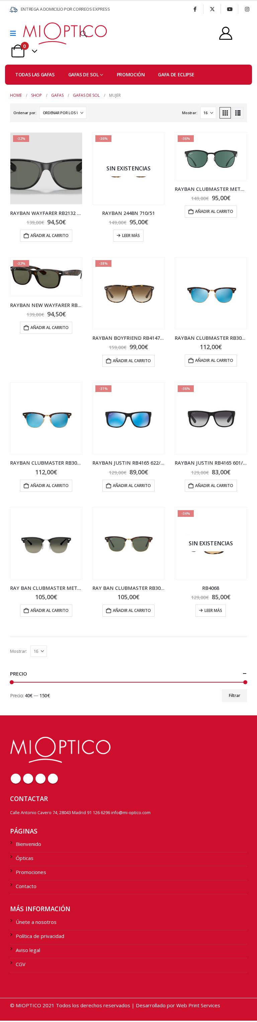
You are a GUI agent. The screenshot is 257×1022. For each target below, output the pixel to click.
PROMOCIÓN (131, 74)
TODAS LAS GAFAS (35, 74)
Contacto (26, 886)
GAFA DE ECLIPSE (176, 74)
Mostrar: (189, 112)
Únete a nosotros (36, 922)
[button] (84, 34)
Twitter (28, 779)
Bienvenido (28, 844)
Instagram (53, 779)
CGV (20, 964)
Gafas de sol (83, 74)
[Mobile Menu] (15, 33)
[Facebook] (194, 9)
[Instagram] (247, 9)
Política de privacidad (40, 936)
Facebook (16, 779)
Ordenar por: (24, 112)
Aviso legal (28, 950)
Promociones (31, 872)
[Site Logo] (41, 33)
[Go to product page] (211, 293)
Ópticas (24, 858)
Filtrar (234, 695)
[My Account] (226, 33)
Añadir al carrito (49, 235)
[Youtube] (229, 9)
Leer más (131, 235)
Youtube (40, 779)
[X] (212, 9)
